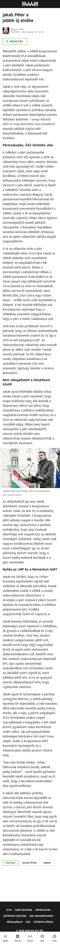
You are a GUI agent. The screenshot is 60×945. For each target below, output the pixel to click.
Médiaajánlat (14, 922)
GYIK (9, 910)
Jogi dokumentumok (41, 916)
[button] (10, 862)
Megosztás (16, 41)
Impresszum (43, 910)
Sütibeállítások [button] (43, 922)
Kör (42, 941)
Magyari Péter (17, 29)
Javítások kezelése (15, 916)
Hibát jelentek (23, 910)
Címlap (17, 941)
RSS (28, 922)
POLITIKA (15, 32)
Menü (5, 941)
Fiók (54, 941)
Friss (30, 941)
